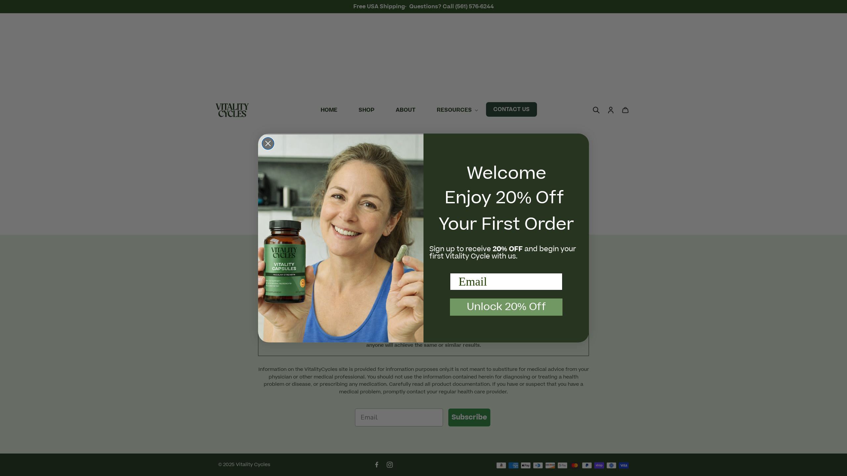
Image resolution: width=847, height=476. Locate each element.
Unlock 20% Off (506, 306)
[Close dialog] (268, 143)
